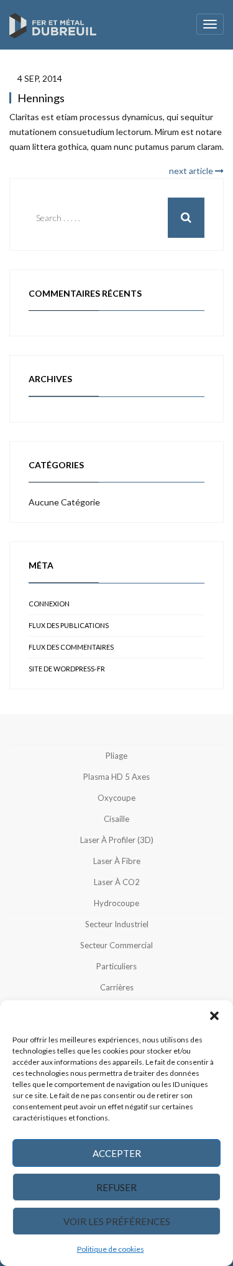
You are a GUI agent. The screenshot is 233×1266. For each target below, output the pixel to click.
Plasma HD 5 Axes (116, 777)
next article (192, 170)
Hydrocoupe (116, 903)
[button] (214, 1016)
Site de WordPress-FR (67, 669)
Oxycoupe (116, 798)
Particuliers (116, 966)
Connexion (49, 604)
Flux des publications (69, 625)
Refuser (116, 1187)
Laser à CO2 (117, 882)
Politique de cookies (110, 1249)
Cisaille (116, 819)
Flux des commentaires (71, 647)
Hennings (41, 98)
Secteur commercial (116, 945)
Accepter (117, 1153)
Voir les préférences (116, 1221)
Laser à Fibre (116, 861)
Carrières (117, 987)
